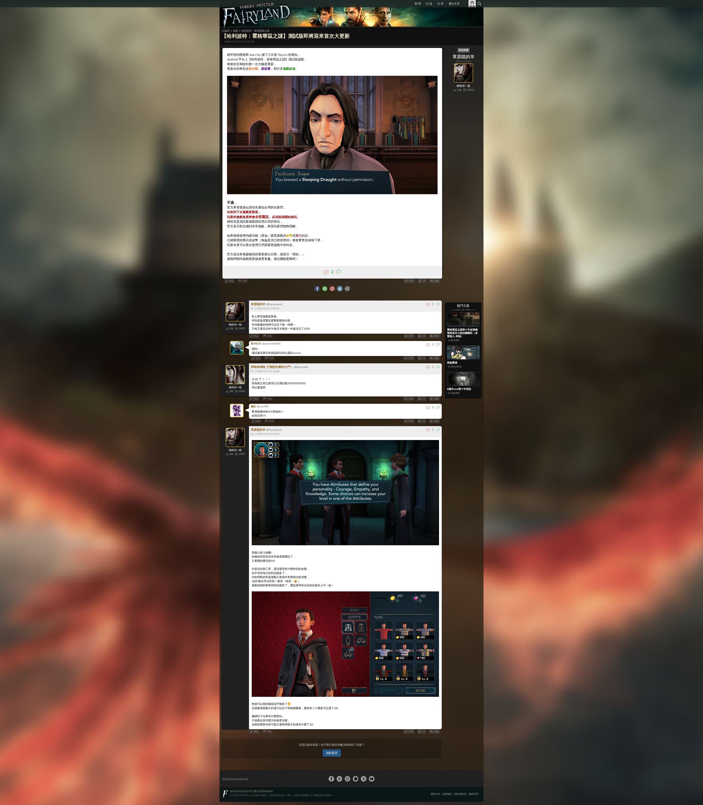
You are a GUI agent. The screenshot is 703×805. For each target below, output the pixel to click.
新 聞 (418, 3)
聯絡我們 (473, 782)
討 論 (429, 3)
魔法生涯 (454, 3)
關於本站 (435, 782)
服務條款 (447, 782)
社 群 (441, 3)
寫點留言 (331, 741)
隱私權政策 (460, 782)
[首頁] (256, 14)
